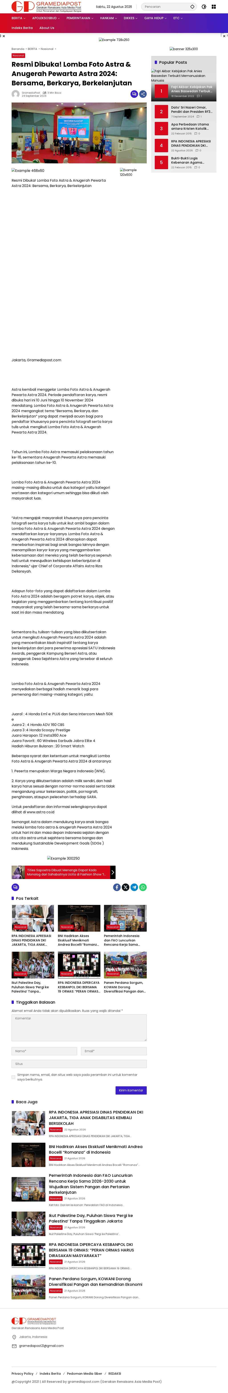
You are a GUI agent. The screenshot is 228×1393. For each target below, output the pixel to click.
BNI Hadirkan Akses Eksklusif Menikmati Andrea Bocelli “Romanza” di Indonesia (79, 940)
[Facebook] (117, 887)
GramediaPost (31, 93)
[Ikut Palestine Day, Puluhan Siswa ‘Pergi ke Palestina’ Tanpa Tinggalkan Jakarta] (33, 965)
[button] (192, 6)
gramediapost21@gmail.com (41, 1346)
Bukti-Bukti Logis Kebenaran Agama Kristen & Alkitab (186, 160)
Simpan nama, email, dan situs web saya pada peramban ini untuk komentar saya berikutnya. (77, 1077)
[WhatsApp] (143, 887)
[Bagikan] (143, 94)
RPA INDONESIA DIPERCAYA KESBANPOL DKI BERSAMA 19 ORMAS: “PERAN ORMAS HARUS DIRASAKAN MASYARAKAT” (79, 987)
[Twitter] (125, 887)
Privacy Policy (22, 1373)
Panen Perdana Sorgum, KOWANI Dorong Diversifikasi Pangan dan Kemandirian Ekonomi (124, 987)
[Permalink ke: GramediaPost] (17, 94)
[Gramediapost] (46, 6)
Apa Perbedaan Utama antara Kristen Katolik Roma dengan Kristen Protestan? (190, 126)
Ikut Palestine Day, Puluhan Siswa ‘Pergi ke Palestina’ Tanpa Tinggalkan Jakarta (30, 987)
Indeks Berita (50, 1373)
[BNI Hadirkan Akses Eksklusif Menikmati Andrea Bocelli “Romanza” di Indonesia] (79, 918)
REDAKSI (114, 1373)
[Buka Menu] (213, 6)
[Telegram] (134, 887)
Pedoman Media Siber (84, 1373)
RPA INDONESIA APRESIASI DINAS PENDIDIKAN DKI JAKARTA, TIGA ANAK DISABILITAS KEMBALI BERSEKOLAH (31, 940)
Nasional (18, 55)
